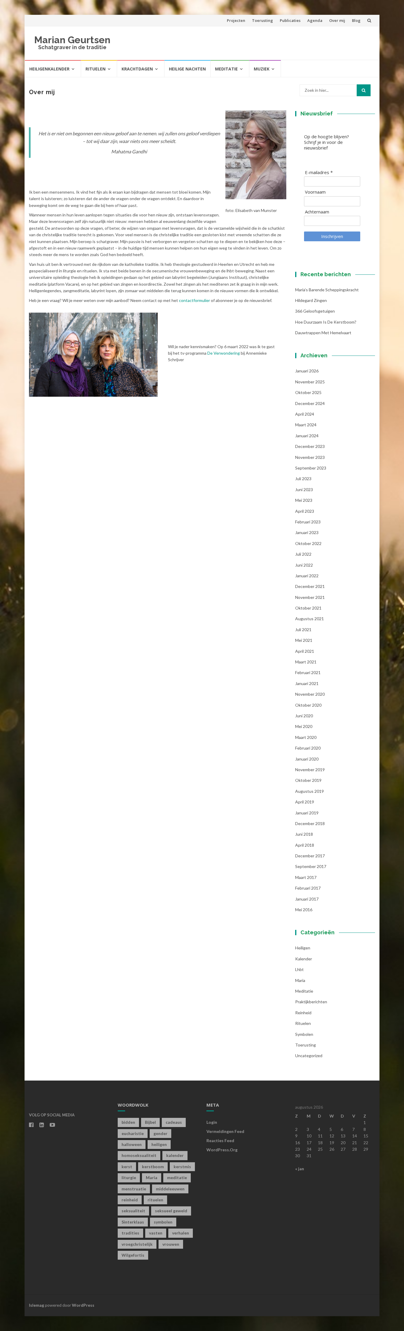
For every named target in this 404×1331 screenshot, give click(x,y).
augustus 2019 (309, 791)
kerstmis (182, 1166)
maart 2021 (305, 661)
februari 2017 (308, 887)
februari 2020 (308, 747)
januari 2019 (307, 812)
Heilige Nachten (187, 69)
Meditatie (226, 69)
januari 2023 (307, 532)
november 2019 (310, 769)
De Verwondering (223, 353)
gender (160, 1133)
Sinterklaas (133, 1221)
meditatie (177, 1177)
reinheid (130, 1199)
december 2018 (310, 823)
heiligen (159, 1144)
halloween (132, 1144)
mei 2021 (303, 640)
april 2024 (304, 414)
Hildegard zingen (311, 300)
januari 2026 (307, 370)
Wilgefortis (133, 1255)
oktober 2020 (308, 705)
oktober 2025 (308, 392)
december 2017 (310, 855)
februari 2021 (308, 672)
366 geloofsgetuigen (315, 311)
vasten (155, 1232)
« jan (299, 1168)
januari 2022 (307, 575)
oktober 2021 (308, 607)
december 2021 (310, 586)
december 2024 (310, 403)
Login (211, 1122)
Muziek (261, 69)
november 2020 (310, 694)
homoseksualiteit (139, 1155)
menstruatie (134, 1188)
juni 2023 (304, 489)
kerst (127, 1166)
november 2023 (310, 457)
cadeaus (174, 1122)
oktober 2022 (308, 543)
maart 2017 (305, 877)
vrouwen (170, 1244)
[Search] (364, 90)
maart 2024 (305, 424)
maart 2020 (305, 737)
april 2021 (304, 651)
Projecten (236, 20)
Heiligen (302, 947)
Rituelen (95, 69)
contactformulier (194, 300)
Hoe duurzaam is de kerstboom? (325, 321)
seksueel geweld (171, 1210)
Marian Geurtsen (72, 39)
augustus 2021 (309, 618)
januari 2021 (307, 683)
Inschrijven (332, 236)
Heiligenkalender (49, 69)
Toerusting (262, 20)
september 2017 (310, 866)
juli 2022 (303, 554)
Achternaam (317, 212)
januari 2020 (307, 758)
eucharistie (133, 1133)
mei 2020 (303, 726)
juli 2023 (303, 478)
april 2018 (304, 845)
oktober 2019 (308, 780)
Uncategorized (308, 1055)
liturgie (129, 1177)
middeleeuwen (170, 1188)
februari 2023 (308, 521)
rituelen (155, 1199)
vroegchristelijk (137, 1244)
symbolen (304, 1034)
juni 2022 (304, 565)
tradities (130, 1232)
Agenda (314, 20)
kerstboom (153, 1166)
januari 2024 (307, 435)
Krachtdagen (137, 69)
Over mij (337, 20)
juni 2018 (304, 834)
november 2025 (310, 381)
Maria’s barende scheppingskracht (327, 289)
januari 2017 (307, 898)
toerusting (305, 1044)
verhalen (180, 1232)
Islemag (36, 1305)
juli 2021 (303, 629)
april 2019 (304, 801)
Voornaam (315, 192)
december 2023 (310, 446)
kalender (303, 958)
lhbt (299, 969)
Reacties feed (220, 1140)
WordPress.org (221, 1149)
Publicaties (290, 20)
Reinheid (303, 1012)
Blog (356, 20)
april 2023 (304, 511)
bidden (128, 1122)
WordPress (83, 1305)
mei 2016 (303, 909)
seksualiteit (133, 1210)
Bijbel (150, 1122)
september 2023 (310, 467)
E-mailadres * (319, 172)
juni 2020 (304, 715)
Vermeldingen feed (225, 1131)
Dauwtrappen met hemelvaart (323, 332)
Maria (300, 980)
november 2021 (310, 597)
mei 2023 (303, 500)
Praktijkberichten (311, 1001)
